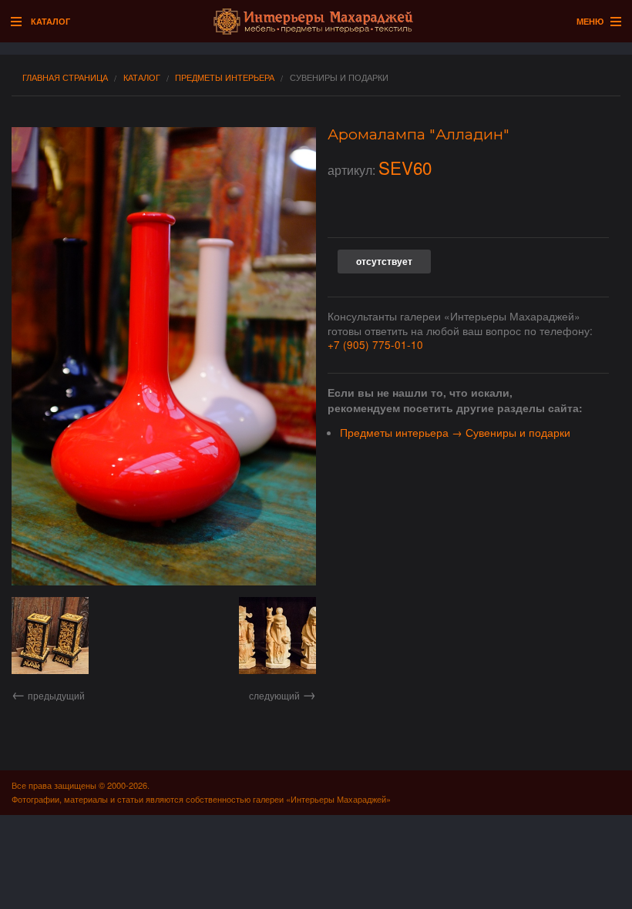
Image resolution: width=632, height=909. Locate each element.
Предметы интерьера (224, 77)
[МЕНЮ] (611, 22)
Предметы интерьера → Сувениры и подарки (455, 432)
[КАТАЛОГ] (20, 22)
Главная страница (65, 77)
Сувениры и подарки (339, 77)
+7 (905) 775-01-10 (375, 344)
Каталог (141, 77)
